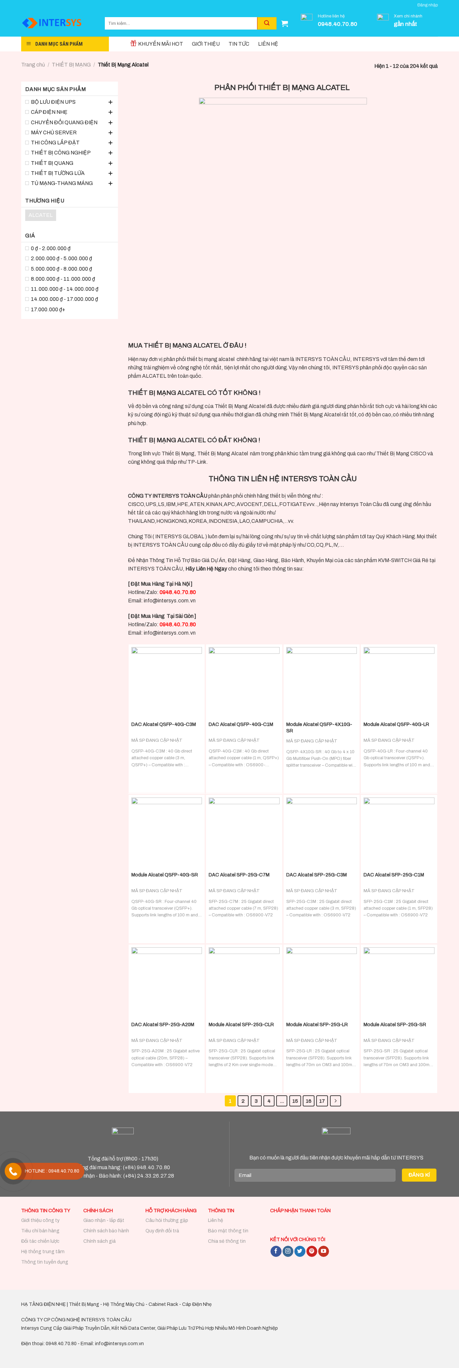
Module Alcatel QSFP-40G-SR (164, 874)
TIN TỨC (238, 44)
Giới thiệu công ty (40, 1220)
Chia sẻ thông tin (227, 1241)
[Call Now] (13, 1171)
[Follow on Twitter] (299, 1251)
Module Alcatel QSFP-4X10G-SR (319, 727)
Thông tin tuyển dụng (44, 1262)
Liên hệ (215, 1220)
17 (322, 1101)
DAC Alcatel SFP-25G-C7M (239, 874)
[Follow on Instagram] (288, 1251)
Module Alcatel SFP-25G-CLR (241, 1024)
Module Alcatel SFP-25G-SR (395, 1024)
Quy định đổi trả (162, 1230)
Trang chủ (33, 64)
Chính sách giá (99, 1241)
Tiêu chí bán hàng (40, 1230)
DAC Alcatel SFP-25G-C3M (316, 874)
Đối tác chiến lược (40, 1241)
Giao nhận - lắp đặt (103, 1220)
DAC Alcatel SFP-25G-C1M (394, 874)
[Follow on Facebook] (275, 1251)
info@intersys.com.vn (170, 600)
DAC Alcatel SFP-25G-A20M (162, 1024)
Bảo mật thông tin (228, 1230)
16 (308, 1101)
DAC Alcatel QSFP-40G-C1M (241, 724)
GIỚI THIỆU (206, 44)
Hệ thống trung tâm (43, 1251)
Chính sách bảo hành (106, 1230)
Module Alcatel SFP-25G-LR (317, 1024)
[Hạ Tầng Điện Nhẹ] (58, 23)
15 (295, 1101)
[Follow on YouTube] (323, 1251)
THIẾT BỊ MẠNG (71, 64)
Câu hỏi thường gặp (166, 1220)
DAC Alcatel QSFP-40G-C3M (163, 724)
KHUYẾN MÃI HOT (160, 44)
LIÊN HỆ (268, 44)
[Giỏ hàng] (284, 23)
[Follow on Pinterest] (311, 1251)
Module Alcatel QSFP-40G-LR (396, 724)
